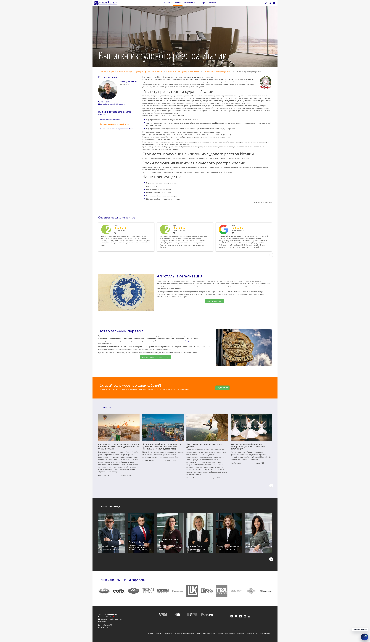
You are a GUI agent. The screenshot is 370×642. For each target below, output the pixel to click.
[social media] (231, 616)
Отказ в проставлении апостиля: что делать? (204, 445)
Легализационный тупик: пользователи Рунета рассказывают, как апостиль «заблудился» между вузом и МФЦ (161, 446)
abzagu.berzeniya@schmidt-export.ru (112, 104)
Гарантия (159, 633)
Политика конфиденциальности (184, 633)
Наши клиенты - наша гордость (121, 580)
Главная (103, 72)
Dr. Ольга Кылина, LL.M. (168, 541)
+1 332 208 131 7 (106, 617)
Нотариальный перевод (120, 331)
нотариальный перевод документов (188, 341)
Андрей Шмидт (148, 460)
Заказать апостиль (214, 301)
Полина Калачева (193, 478)
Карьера (201, 3)
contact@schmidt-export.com (111, 619)
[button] (265, 3)
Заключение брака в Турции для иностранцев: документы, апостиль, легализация (248, 446)
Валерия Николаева (228, 546)
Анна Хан (251, 546)
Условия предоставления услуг (206, 633)
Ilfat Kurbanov (103, 475)
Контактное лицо (107, 77)
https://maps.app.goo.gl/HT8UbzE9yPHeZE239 (224, 229)
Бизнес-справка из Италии (110, 119)
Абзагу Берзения (128, 81)
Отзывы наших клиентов (116, 217)
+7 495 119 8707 (105, 102)
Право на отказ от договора (226, 633)
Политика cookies (265, 633)
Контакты (213, 3)
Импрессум (168, 633)
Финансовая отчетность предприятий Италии (117, 129)
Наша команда (109, 506)
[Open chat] (364, 637)
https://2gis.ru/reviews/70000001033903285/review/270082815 (106, 229)
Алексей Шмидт (108, 546)
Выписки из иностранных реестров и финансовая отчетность (140, 72)
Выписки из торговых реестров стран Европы (183, 72)
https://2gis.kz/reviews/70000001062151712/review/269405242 (165, 229)
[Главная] (106, 3)
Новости (167, 3)
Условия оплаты (252, 633)
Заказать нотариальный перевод (155, 357)
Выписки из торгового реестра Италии (217, 72)
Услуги (178, 3)
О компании (189, 3)
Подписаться (222, 388)
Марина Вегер (195, 546)
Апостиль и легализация (180, 276)
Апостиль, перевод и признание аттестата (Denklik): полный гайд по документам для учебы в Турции (118, 446)
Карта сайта (240, 633)
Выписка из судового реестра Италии (114, 124)
